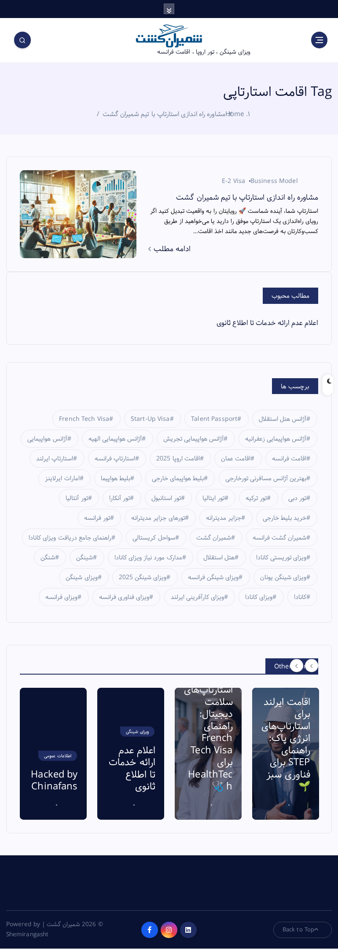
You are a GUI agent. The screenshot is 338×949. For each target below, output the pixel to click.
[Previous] (296, 665)
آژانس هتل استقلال (282, 419)
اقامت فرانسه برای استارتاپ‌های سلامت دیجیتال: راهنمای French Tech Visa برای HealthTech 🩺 (134, 726)
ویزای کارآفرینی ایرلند (197, 597)
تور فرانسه (97, 518)
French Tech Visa (84, 419)
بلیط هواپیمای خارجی (178, 478)
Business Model (274, 181)
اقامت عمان (235, 459)
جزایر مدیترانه (223, 518)
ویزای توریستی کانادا (281, 557)
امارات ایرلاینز (62, 478)
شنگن (47, 557)
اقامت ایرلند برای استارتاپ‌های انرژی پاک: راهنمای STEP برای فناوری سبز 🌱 (211, 745)
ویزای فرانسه (61, 597)
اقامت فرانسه (289, 459)
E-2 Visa (233, 181)
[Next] (311, 665)
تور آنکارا (119, 498)
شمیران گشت (213, 538)
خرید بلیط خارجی (284, 518)
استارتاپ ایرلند (54, 459)
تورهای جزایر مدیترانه (157, 518)
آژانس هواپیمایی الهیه (115, 439)
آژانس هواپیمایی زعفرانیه (275, 439)
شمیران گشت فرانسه (279, 538)
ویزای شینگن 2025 (142, 577)
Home (234, 114)
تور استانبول (166, 498)
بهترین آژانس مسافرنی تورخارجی (265, 478)
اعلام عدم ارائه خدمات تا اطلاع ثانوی (268, 323)
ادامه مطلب (171, 249)
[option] (56, 754)
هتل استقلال (219, 557)
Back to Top (299, 929)
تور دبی (297, 498)
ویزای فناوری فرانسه (124, 597)
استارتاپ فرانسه (115, 459)
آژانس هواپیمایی (47, 439)
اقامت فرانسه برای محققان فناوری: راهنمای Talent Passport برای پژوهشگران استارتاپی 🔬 (290, 726)
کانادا (300, 597)
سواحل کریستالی (153, 538)
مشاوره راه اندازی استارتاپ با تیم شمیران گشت (164, 114)
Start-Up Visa (150, 419)
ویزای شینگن (81, 577)
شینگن (84, 557)
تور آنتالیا (77, 498)
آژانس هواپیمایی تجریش (193, 439)
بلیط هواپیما (115, 478)
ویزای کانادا (258, 597)
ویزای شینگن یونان (283, 577)
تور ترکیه (256, 498)
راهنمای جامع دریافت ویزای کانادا (70, 538)
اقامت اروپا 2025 (177, 459)
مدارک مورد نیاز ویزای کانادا (148, 557)
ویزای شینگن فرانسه (213, 577)
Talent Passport (214, 419)
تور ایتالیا (213, 498)
